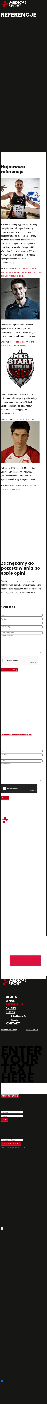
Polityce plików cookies (11, 1224)
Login (4, 1120)
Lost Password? (17, 1120)
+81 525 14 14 (32, 1029)
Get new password (11, 1144)
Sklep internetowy (9, 1029)
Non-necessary (10, 1381)
